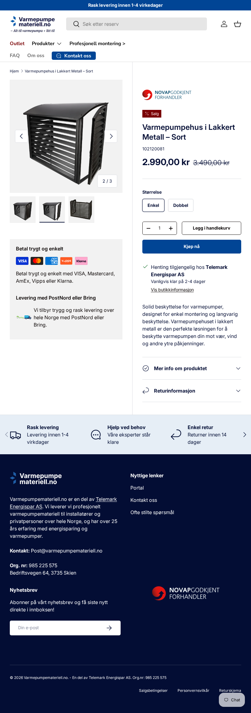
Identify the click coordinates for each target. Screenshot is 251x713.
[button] (237, 24)
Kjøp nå (192, 246)
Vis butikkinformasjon (172, 289)
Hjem (14, 71)
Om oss (35, 55)
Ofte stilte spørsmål (152, 512)
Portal (137, 488)
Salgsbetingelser (153, 690)
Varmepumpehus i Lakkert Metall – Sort (59, 71)
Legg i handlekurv (211, 228)
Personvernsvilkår (193, 690)
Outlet (17, 43)
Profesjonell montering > (97, 43)
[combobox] (136, 23)
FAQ (15, 55)
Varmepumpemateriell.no (46, 677)
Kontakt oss (143, 500)
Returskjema (230, 690)
